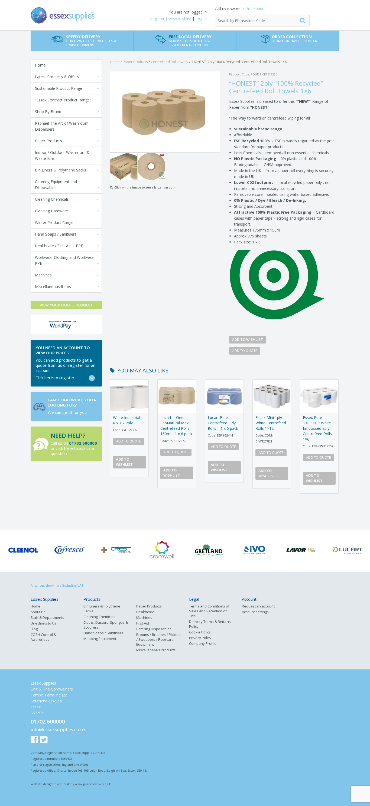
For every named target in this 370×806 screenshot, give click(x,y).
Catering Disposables (153, 628)
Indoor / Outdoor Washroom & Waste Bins (62, 155)
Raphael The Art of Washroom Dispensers (62, 126)
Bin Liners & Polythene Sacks (60, 170)
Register (157, 18)
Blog (34, 628)
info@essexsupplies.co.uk (58, 729)
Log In (201, 18)
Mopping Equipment (99, 638)
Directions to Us (43, 623)
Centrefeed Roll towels (169, 61)
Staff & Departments (47, 617)
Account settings (255, 611)
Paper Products (48, 140)
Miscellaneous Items (53, 286)
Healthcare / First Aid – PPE (59, 245)
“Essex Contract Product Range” (63, 100)
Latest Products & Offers (57, 76)
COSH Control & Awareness (43, 637)
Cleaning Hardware (51, 210)
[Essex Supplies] (82, 15)
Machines (43, 275)
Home (40, 65)
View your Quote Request (66, 305)
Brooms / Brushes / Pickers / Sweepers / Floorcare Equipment (158, 639)
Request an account (258, 606)
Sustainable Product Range (58, 88)
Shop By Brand (48, 111)
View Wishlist (180, 18)
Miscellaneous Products (156, 650)
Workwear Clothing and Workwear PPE (65, 260)
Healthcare (145, 611)
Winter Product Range (54, 222)
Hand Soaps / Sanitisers (55, 234)
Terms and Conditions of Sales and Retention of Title (209, 611)
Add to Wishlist (247, 339)
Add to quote (244, 350)
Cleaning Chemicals (52, 199)
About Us (38, 611)
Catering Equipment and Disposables (56, 184)
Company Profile (202, 643)
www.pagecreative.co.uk (93, 784)
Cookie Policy (200, 632)
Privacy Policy (200, 637)
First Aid (142, 623)
